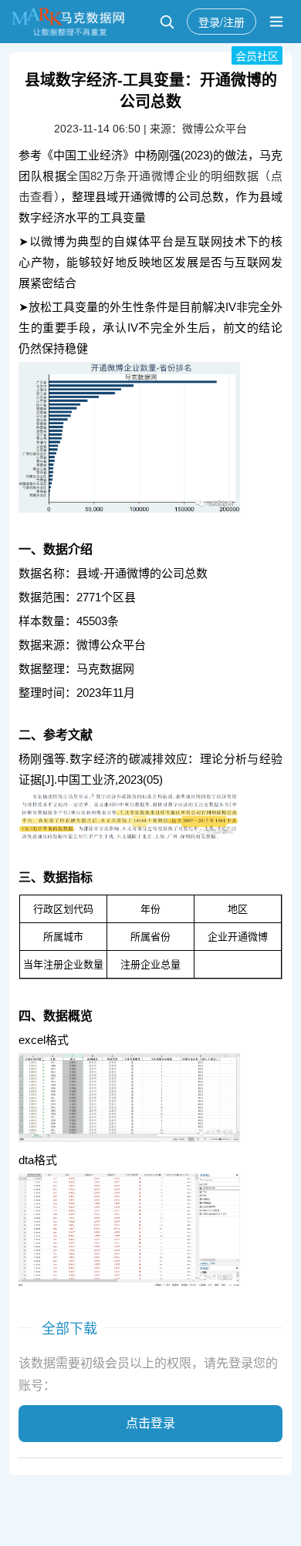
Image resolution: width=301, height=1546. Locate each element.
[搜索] (166, 21)
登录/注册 (221, 21)
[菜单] (276, 21)
